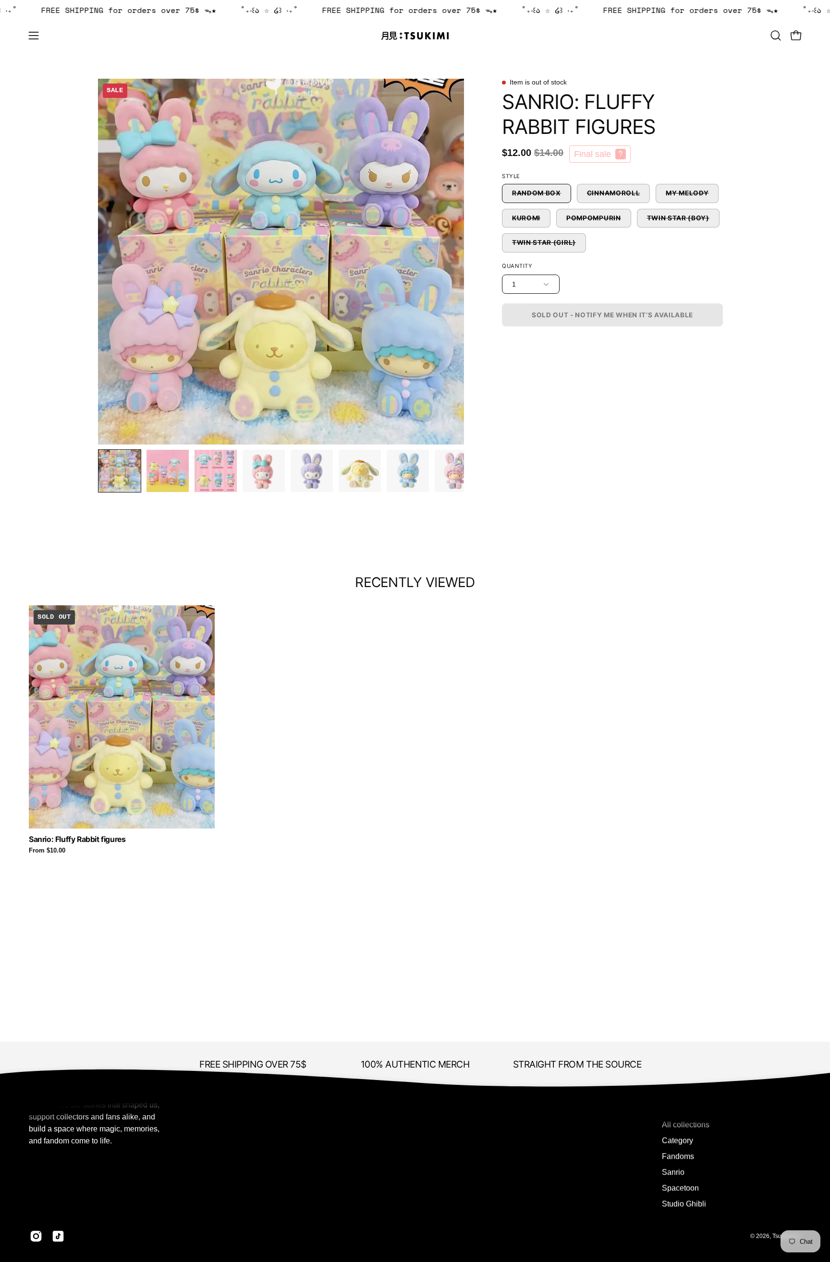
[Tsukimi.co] (415, 36)
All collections (685, 1124)
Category (677, 1140)
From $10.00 (47, 851)
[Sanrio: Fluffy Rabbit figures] (119, 471)
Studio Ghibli (684, 1204)
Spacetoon (680, 1188)
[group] (415, 729)
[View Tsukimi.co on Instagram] (36, 1236)
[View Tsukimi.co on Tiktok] (58, 1236)
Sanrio (673, 1172)
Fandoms (678, 1156)
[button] (776, 35)
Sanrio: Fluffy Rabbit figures (77, 839)
